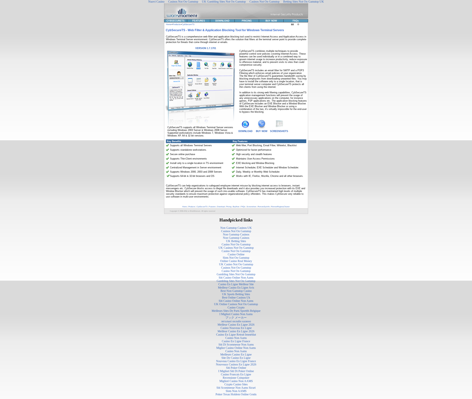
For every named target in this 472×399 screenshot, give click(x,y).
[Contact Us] (292, 24)
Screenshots (251, 207)
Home (168, 24)
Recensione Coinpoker (236, 377)
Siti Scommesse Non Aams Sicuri (236, 387)
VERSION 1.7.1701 (205, 48)
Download (221, 207)
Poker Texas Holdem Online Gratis (236, 394)
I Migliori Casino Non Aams (236, 314)
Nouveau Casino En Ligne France (236, 361)
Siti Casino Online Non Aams (236, 277)
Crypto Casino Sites (236, 384)
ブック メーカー (236, 317)
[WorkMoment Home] (298, 25)
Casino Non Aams (236, 337)
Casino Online (236, 254)
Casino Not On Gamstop (236, 244)
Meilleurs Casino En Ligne (236, 354)
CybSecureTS (188, 24)
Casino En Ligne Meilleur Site (236, 284)
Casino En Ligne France (236, 341)
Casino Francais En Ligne (236, 374)
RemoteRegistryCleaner (280, 207)
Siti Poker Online (236, 367)
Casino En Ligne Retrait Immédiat (236, 334)
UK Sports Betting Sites (236, 294)
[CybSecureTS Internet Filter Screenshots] (279, 127)
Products (176, 24)
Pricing (228, 207)
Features (212, 207)
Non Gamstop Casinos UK (236, 227)
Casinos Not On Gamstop (236, 231)
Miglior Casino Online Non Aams (236, 347)
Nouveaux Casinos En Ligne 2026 (236, 364)
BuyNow (236, 207)
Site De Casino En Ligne (236, 357)
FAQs (243, 207)
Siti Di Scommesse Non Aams (236, 344)
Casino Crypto (236, 307)
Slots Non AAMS (236, 391)
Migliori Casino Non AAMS (236, 381)
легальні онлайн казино (236, 321)
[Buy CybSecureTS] (261, 128)
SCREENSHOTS (279, 131)
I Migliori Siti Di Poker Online (236, 371)
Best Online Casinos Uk (236, 297)
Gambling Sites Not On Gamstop (236, 274)
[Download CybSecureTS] (245, 127)
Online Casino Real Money (236, 261)
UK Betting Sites (236, 241)
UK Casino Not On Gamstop (236, 264)
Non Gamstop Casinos (236, 234)
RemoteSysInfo (264, 207)
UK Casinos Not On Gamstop (236, 247)
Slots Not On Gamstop (236, 257)
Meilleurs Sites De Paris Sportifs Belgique (236, 310)
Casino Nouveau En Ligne (236, 327)
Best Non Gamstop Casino (236, 290)
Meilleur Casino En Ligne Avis (236, 287)
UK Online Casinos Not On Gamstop (236, 304)
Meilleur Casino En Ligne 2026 (236, 324)
